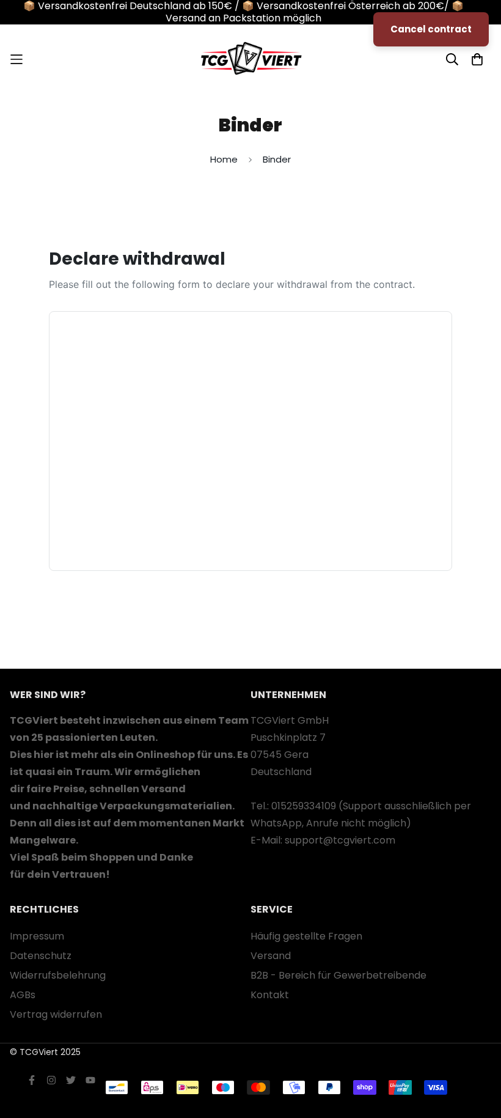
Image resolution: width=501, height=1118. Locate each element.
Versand (270, 956)
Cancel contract (431, 29)
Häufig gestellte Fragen (306, 936)
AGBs (22, 995)
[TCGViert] (250, 59)
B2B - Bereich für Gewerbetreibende (338, 975)
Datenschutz (40, 956)
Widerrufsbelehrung (58, 975)
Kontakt (269, 995)
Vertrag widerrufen (56, 1014)
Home (224, 159)
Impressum (37, 936)
